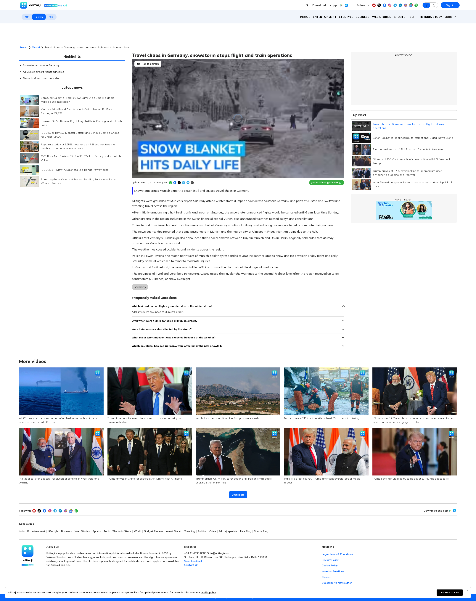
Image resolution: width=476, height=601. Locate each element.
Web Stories (381, 17)
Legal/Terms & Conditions (337, 554)
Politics (202, 531)
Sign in (450, 5)
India (22, 531)
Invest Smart (173, 531)
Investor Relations (333, 571)
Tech (411, 17)
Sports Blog (261, 531)
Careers (326, 577)
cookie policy (208, 592)
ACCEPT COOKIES (449, 593)
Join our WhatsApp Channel (324, 182)
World (36, 47)
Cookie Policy (330, 565)
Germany (140, 287)
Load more (238, 494)
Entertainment (324, 17)
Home (23, 47)
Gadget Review (153, 531)
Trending (189, 531)
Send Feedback (193, 561)
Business (362, 17)
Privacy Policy (330, 560)
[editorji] (27, 551)
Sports (399, 17)
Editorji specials (228, 531)
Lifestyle (346, 17)
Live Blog (245, 531)
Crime (212, 531)
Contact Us (191, 565)
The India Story (430, 17)
